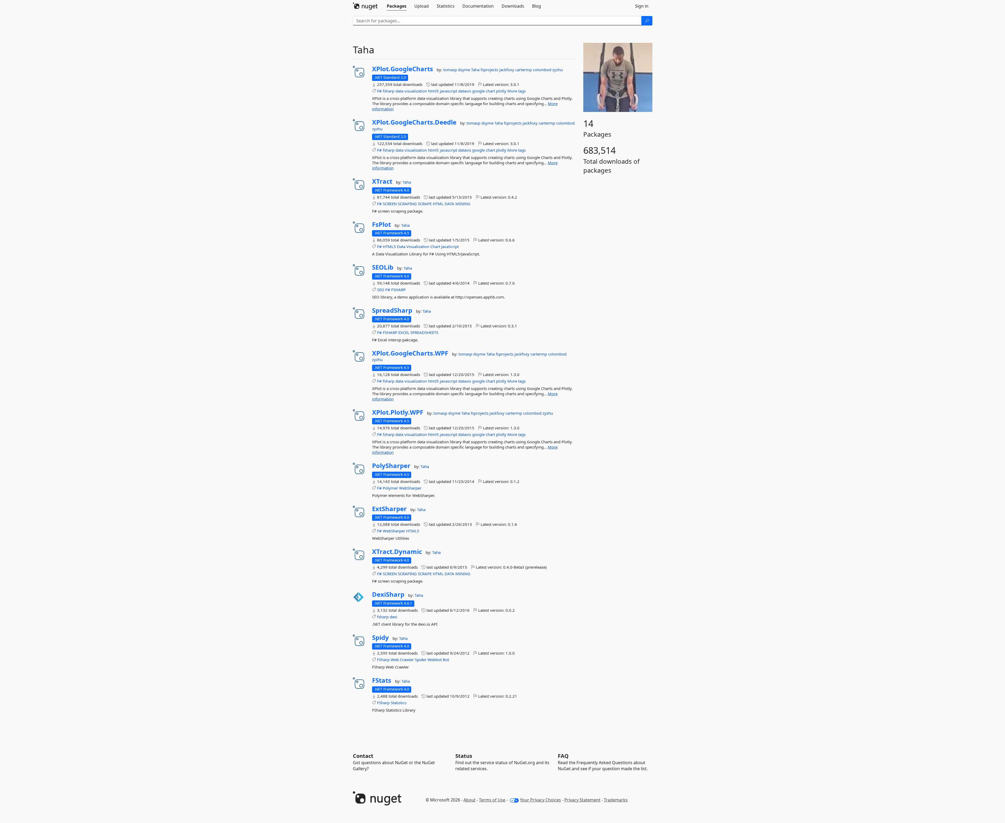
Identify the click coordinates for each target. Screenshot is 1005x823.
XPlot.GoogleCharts (402, 69)
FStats (381, 680)
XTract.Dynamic (397, 551)
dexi (393, 616)
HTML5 (389, 246)
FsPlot (381, 224)
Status (463, 755)
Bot (446, 659)
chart (490, 91)
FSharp (383, 659)
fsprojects (490, 69)
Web (395, 659)
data (399, 91)
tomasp (450, 69)
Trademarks (616, 800)
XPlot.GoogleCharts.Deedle (414, 122)
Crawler (407, 659)
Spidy (380, 637)
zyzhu (557, 69)
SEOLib (382, 267)
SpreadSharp (392, 310)
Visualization (417, 246)
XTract (382, 181)
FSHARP (398, 289)
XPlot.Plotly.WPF (397, 412)
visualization (415, 91)
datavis (464, 91)
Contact (363, 755)
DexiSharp (388, 594)
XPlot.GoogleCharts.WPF (410, 353)
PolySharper (391, 466)
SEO (380, 289)
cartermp (524, 69)
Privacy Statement (582, 800)
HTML (438, 203)
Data (401, 246)
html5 (433, 91)
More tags (516, 91)
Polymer (390, 488)
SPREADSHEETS (424, 332)
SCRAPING (407, 203)
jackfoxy (507, 69)
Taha (476, 69)
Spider (420, 659)
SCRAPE (425, 203)
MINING (462, 203)
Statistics (398, 702)
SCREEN (390, 203)
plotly (501, 91)
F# (379, 91)
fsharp (388, 91)
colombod (542, 69)
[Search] (646, 20)
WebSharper (410, 488)
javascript (448, 91)
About (469, 800)
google (478, 91)
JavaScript (450, 246)
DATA (449, 203)
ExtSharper (389, 509)
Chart (435, 246)
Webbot (434, 659)
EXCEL (403, 332)
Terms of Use (492, 800)
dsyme (464, 69)
